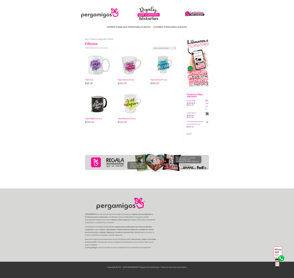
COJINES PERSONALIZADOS (170, 27)
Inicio (87, 39)
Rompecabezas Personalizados (129, 27)
